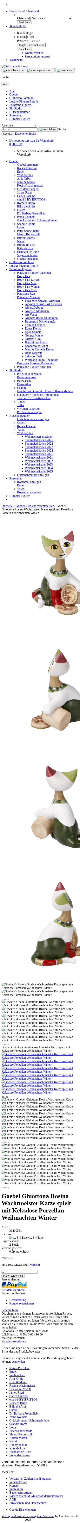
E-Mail (21, 36)
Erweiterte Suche (25, 133)
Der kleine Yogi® (28, 189)
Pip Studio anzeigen (29, 373)
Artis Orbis (24, 178)
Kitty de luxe (25, 248)
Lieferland (23, 18)
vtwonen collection (28, 408)
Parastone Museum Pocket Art (35, 363)
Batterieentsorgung (20, 1492)
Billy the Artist (26, 206)
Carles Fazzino (26, 196)
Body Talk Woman (28, 286)
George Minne (34, 335)
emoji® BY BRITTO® (31, 199)
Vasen (20, 429)
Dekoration (24, 384)
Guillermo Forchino (21, 98)
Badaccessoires (26, 377)
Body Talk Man (27, 283)
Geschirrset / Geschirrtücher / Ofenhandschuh (45, 391)
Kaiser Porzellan (27, 168)
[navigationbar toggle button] (13, 70)
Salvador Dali (33, 356)
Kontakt (14, 1485)
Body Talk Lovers (28, 279)
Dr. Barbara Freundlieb (31, 213)
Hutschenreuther (19, 112)
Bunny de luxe (26, 244)
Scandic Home (26, 223)
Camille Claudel (35, 325)
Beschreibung (17, 1300)
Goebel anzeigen (27, 164)
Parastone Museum (28, 297)
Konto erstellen (34, 52)
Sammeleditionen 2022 (39, 443)
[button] (24, 11)
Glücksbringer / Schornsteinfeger (37, 220)
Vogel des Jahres (27, 255)
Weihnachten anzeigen (38, 436)
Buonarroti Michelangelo (40, 321)
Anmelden (18, 1361)
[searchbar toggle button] (65, 70)
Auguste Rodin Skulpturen (41, 318)
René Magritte (33, 353)
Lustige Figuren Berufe (23, 101)
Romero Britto (26, 203)
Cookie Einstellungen (22, 1509)
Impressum (16, 1489)
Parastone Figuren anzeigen (34, 272)
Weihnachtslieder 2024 (39, 468)
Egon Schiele (33, 332)
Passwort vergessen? (37, 56)
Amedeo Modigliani (37, 311)
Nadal (20, 241)
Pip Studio (15, 108)
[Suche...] (47, 129)
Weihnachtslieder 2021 (39, 457)
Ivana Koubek (26, 217)
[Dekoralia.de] (15, 66)
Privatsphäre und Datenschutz (27, 1503)
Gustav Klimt (33, 339)
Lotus (20, 227)
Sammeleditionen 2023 (39, 447)
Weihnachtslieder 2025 (39, 471)
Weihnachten (25, 175)
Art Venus (31, 314)
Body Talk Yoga (27, 290)
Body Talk (23, 276)
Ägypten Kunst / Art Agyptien (43, 304)
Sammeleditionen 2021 (39, 440)
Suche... (63, 129)
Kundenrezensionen (21, 1303)
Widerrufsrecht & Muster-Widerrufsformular (36, 1496)
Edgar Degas (33, 328)
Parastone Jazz (26, 293)
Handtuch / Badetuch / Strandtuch (38, 394)
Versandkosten (18, 1482)
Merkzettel (16, 59)
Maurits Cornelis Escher (39, 349)
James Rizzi (24, 192)
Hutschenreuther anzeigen (33, 419)
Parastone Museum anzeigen (42, 300)
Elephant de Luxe (28, 251)
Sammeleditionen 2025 (39, 454)
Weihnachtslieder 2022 (39, 461)
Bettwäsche (24, 380)
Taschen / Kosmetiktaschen (33, 398)
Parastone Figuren (20, 105)
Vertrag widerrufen (13, 1516)
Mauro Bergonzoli (28, 234)
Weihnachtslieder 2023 (39, 464)
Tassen (21, 401)
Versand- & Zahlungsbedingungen (30, 1478)
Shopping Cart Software (39, 1516)
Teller (20, 405)
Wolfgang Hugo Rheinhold (41, 359)
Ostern (21, 210)
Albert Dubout (34, 307)
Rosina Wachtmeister (30, 185)
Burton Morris (26, 237)
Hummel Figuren (19, 118)
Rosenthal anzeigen (29, 482)
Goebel (13, 94)
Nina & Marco (26, 182)
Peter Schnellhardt (28, 230)
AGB (12, 1499)
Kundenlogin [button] (17, 26)
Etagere (21, 387)
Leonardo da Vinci (36, 346)
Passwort (22, 40)
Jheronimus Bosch (36, 342)
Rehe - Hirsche (26, 426)
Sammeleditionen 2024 (39, 450)
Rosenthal (15, 115)
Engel (20, 171)
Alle (12, 91)
